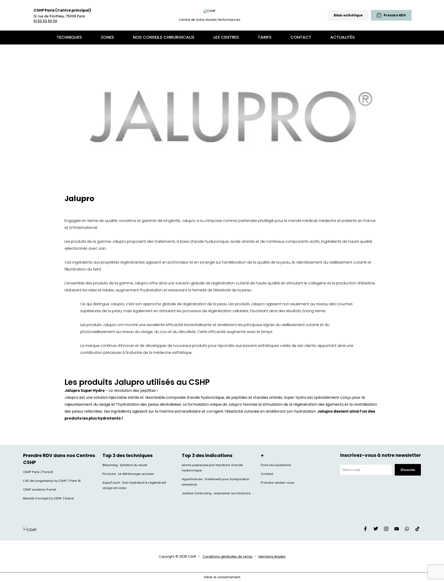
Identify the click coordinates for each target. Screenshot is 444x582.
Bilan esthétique (348, 15)
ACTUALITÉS (342, 37)
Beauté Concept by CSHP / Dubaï (48, 498)
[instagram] (386, 529)
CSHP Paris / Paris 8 (38, 472)
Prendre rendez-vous (277, 482)
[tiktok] (417, 529)
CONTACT (300, 37)
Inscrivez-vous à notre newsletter (380, 455)
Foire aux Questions (276, 465)
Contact (267, 474)
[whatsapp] (407, 529)
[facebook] (365, 529)
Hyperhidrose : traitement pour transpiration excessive (216, 482)
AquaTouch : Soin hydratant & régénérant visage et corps (134, 485)
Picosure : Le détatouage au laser (128, 474)
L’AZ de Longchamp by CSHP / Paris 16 (52, 481)
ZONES (107, 37)
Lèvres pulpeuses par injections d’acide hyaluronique (212, 468)
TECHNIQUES (69, 37)
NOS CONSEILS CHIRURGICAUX (163, 37)
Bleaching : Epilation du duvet (124, 465)
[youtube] (396, 529)
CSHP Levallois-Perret (39, 489)
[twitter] (375, 529)
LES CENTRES (226, 37)
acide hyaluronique (210, 241)
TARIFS (264, 37)
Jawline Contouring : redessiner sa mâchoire (216, 493)
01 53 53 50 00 (45, 21)
